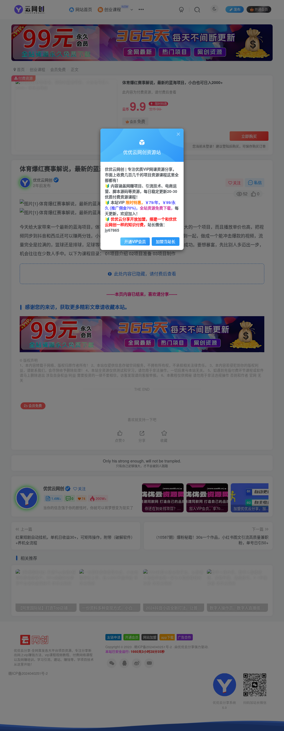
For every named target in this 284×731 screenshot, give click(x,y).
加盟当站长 (165, 241)
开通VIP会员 (135, 241)
